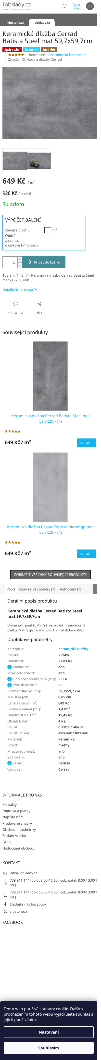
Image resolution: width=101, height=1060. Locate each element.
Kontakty (9, 804)
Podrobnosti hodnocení (67, 54)
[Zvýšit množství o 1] (19, 259)
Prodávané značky (17, 823)
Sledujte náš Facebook (28, 904)
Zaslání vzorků (14, 835)
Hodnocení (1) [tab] (70, 589)
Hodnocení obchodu (19, 848)
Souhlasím (48, 1048)
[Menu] (90, 6)
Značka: (35, 59)
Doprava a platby (16, 810)
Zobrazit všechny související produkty (50, 574)
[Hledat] (64, 6)
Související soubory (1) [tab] (37, 589)
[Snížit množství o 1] (19, 265)
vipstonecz (18, 911)
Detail (86, 442)
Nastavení (49, 1032)
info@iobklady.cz (23, 873)
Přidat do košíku (47, 262)
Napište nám (13, 816)
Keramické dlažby (73, 648)
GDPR (7, 842)
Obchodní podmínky (19, 829)
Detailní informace (17, 289)
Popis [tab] (11, 589)
